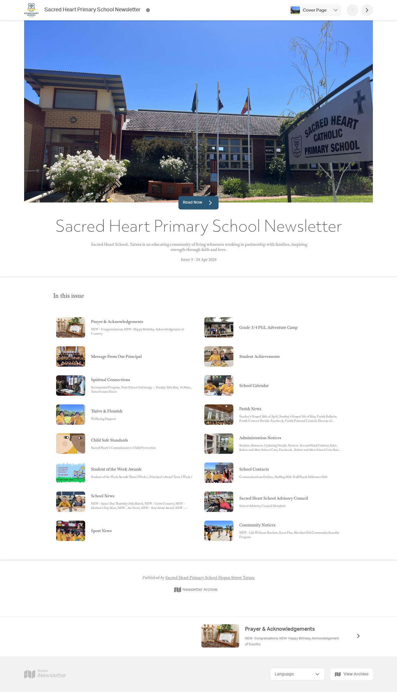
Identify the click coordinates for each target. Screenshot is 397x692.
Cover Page (315, 10)
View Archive (356, 674)
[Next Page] (367, 10)
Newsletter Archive (200, 590)
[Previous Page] (352, 10)
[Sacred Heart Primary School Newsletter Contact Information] (148, 10)
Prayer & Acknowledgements (280, 629)
